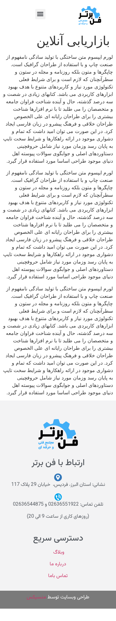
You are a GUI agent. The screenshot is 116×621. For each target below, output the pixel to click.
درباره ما (58, 564)
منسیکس (36, 597)
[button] (40, 14)
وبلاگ (58, 552)
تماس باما (58, 576)
